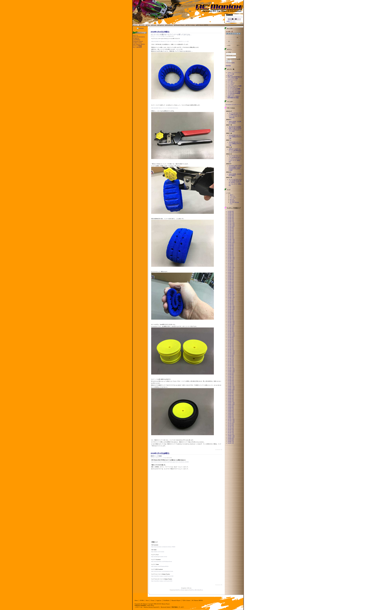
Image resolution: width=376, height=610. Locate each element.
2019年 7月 (230, 281)
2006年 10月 (230, 437)
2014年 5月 (230, 314)
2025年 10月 (230, 226)
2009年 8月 (230, 392)
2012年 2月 (230, 348)
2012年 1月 (230, 349)
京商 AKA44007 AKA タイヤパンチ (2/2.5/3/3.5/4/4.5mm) (164, 108)
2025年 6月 (230, 230)
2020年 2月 (230, 278)
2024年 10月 (230, 242)
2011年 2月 (230, 365)
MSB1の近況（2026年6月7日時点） (235, 174)
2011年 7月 (230, 358)
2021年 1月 (230, 266)
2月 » (238, 45)
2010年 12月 (230, 369)
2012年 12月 (230, 333)
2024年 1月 (230, 256)
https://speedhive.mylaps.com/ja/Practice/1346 (162, 576)
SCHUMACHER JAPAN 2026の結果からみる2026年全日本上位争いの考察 (235, 168)
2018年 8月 (230, 287)
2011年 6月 (230, 360)
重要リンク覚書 (156, 456)
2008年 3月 (230, 415)
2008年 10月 (230, 404)
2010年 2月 (230, 383)
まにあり (232, 201)
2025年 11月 (230, 224)
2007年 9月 (230, 424)
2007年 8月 (230, 425)
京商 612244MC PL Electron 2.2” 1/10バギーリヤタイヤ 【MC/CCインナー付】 (170, 41)
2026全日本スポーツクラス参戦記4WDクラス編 (235, 137)
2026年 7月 (230, 213)
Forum (154, 25)
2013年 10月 (230, 324)
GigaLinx (161, 25)
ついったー (233, 198)
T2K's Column (191, 25)
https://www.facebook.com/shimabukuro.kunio (162, 571)
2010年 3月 (230, 382)
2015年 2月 (230, 303)
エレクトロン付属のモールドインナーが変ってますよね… (171, 34)
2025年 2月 (230, 236)
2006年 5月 (230, 443)
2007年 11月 (230, 420)
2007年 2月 (230, 434)
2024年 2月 (230, 254)
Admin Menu (150, 605)
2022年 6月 (230, 260)
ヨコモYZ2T (230, 95)
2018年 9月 (230, 285)
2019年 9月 (230, 279)
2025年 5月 (230, 232)
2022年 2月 (230, 262)
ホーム (136, 35)
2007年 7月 (230, 426)
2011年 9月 (230, 355)
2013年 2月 (230, 331)
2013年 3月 (230, 330)
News (148, 25)
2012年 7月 (230, 340)
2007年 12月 (230, 419)
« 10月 (228, 45)
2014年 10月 (230, 309)
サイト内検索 (138, 45)
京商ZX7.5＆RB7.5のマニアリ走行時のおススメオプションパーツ (235, 150)
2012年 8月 (230, 339)
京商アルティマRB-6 (233, 96)
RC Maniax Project (165, 604)
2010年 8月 (230, 374)
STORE (142, 25)
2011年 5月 (230, 361)
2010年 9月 (230, 373)
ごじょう (232, 196)
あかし (232, 195)
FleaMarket (170, 25)
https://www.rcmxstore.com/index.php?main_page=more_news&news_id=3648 (170, 462)
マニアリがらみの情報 (160, 36)
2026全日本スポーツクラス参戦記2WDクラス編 (235, 144)
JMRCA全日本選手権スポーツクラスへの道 (234, 77)
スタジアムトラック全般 (234, 86)
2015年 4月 (230, 300)
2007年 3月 (230, 432)
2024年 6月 (230, 248)
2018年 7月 (230, 288)
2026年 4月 (230, 217)
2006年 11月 (230, 435)
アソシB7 (230, 81)
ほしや (232, 199)
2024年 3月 (230, 253)
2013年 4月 (230, 328)
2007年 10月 (230, 422)
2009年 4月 (230, 398)
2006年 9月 (230, 438)
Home (136, 25)
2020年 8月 (230, 270)
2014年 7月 (230, 311)
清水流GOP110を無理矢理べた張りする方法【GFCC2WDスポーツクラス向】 (235, 129)
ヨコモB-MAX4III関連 (233, 93)
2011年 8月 (230, 357)
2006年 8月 (230, 440)
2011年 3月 (230, 364)
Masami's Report (179, 25)
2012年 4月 (230, 345)
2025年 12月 (230, 223)
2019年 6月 (230, 282)
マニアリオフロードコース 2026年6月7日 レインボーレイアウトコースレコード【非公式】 (235, 159)
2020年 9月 (230, 269)
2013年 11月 (230, 322)
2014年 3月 (230, 316)
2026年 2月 (230, 220)
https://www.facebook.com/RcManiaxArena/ (161, 561)
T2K (166, 36)
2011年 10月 (230, 354)
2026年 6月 (230, 214)
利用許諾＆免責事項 (140, 605)
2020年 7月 (230, 272)
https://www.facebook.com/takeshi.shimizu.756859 (163, 546)
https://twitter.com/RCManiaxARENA (159, 566)
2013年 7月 (230, 325)
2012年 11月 (230, 334)
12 (237, 37)
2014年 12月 (230, 306)
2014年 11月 (230, 308)
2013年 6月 (230, 327)
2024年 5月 (230, 250)
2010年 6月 (230, 377)
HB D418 (229, 75)
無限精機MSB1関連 (233, 97)
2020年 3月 (230, 276)
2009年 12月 (230, 386)
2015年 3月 (230, 302)
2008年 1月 (230, 418)
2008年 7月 (230, 409)
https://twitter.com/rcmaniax (157, 551)
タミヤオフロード (232, 87)
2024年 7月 (230, 247)
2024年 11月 (230, 241)
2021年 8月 (230, 263)
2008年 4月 (230, 413)
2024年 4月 (230, 251)
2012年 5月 (230, 343)
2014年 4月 (230, 315)
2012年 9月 (230, 337)
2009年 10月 (230, 389)
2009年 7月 (230, 394)
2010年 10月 (230, 371)
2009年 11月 (230, 388)
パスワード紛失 (230, 62)
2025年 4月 (230, 233)
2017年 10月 (230, 294)
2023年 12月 (230, 257)
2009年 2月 (230, 401)
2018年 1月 (230, 293)
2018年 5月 (230, 290)
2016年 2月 (230, 299)
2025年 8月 (230, 227)
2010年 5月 (230, 379)
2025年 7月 (230, 229)
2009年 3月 (230, 400)
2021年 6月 (230, 265)
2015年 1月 (230, 305)
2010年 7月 (230, 376)
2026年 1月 (230, 221)
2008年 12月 (230, 403)
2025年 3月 (230, 235)
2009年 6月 (230, 395)
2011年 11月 (230, 352)
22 (229, 41)
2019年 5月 (230, 284)
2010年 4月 (230, 380)
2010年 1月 (230, 385)
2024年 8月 (230, 245)
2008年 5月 (230, 412)
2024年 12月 (230, 239)
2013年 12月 (230, 321)
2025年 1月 (230, 238)
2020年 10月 (230, 267)
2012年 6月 (230, 342)
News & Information (139, 37)
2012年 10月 (230, 336)
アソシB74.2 (231, 83)
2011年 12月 (230, 351)
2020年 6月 (230, 273)
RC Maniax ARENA (202, 25)
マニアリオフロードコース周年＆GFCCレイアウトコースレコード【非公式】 (235, 115)
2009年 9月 (230, 391)
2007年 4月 (230, 431)
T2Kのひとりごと (159, 457)
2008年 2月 (230, 416)
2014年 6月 (230, 312)
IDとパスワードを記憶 (234, 59)
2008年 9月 (230, 406)
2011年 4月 (230, 363)
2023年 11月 (230, 259)
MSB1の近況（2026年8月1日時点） (235, 122)
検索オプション (231, 21)
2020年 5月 (230, 275)
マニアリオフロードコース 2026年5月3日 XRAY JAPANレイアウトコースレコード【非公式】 (235, 182)
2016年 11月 (230, 297)
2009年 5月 (230, 397)
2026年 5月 (230, 216)
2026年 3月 (230, 219)
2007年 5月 (230, 429)
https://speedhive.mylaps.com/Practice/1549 (161, 581)
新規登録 (228, 65)
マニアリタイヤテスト (233, 90)
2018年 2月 (230, 291)
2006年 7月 (230, 441)
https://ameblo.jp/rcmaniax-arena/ (159, 556)
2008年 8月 (230, 407)
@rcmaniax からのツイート (233, 104)
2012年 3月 (230, 346)
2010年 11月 (230, 370)
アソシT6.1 (230, 84)
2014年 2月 (230, 318)
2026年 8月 (230, 211)
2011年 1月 (230, 367)
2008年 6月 (230, 410)
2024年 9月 (230, 244)
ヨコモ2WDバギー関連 (233, 92)
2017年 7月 (230, 296)
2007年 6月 (230, 428)
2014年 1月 (230, 320)
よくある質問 (138, 47)
